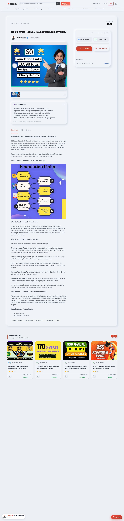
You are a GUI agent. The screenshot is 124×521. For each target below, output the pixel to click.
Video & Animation (100, 9)
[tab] (38, 88)
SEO (8, 9)
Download (106, 63)
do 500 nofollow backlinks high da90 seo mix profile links (18, 367)
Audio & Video (85, 9)
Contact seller (102, 49)
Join (111, 4)
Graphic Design (38, 9)
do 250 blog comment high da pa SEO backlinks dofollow (104, 367)
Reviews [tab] (28, 130)
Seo (58, 320)
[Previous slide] (15, 66)
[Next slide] (63, 66)
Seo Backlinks (29, 320)
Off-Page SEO (25, 23)
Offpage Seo (39, 320)
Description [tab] (14, 130)
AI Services (114, 9)
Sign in (105, 4)
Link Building (49, 320)
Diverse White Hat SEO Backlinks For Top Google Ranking (47, 367)
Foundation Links (17, 320)
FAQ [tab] (22, 130)
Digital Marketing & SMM (21, 9)
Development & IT (53, 9)
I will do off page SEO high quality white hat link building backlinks (76, 367)
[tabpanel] (39, 229)
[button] (15, 94)
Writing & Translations (69, 9)
